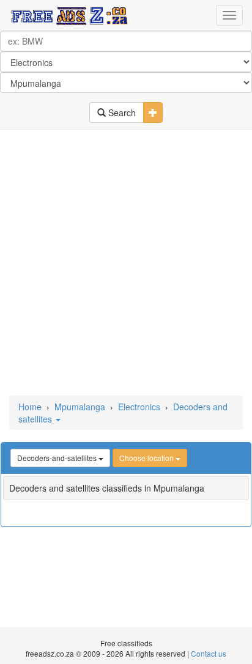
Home (30, 406)
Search (121, 112)
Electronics (139, 406)
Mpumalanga (79, 406)
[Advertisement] (126, 263)
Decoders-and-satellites (57, 457)
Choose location (147, 457)
